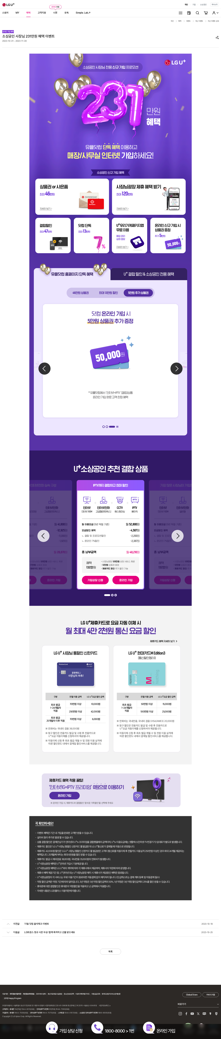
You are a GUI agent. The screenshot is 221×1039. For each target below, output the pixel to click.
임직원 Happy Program (12, 998)
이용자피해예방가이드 (82, 994)
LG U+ (8, 5)
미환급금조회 (96, 994)
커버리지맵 (210, 995)
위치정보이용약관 (15, 994)
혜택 (179, 21)
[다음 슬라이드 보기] (176, 369)
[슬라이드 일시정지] (118, 427)
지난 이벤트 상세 (213, 21)
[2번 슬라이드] (110, 427)
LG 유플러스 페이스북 (186, 1013)
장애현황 (117, 994)
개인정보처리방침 (28, 994)
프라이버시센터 (41, 994)
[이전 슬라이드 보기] (44, 369)
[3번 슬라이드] (114, 427)
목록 (110, 951)
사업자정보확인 (104, 1006)
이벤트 (188, 21)
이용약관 (5, 994)
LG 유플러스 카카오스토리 (210, 1013)
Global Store (191, 995)
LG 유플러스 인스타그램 (180, 1013)
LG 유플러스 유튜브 (192, 1013)
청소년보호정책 (69, 994)
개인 (186, 4)
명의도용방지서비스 (108, 994)
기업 (194, 4)
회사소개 (214, 4)
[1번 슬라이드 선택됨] (105, 427)
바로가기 (182, 1004)
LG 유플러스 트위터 (198, 1013)
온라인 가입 (166, 1031)
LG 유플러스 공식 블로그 (204, 1013)
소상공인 (203, 4)
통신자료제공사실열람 (55, 994)
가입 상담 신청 (70, 1031)
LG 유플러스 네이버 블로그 (216, 1013)
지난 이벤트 (199, 21)
